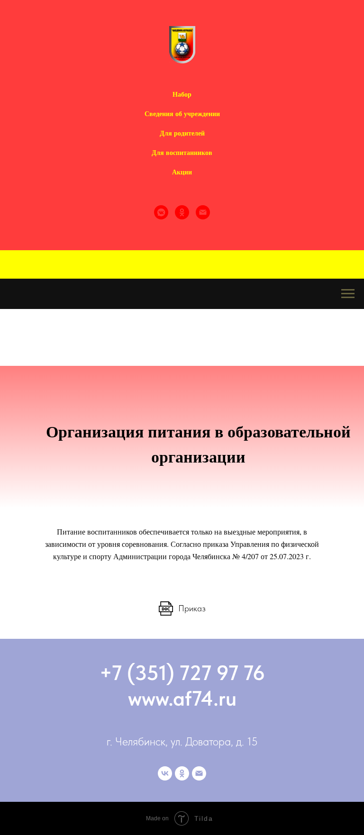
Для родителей (182, 133)
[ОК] (182, 773)
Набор (182, 94)
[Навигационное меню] (348, 294)
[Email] (203, 212)
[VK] (161, 212)
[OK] (182, 212)
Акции (182, 172)
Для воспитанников (182, 152)
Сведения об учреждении (182, 113)
